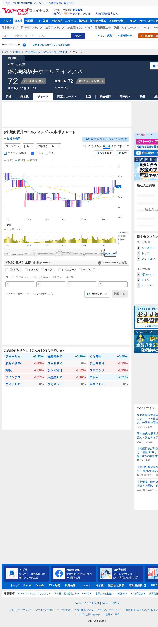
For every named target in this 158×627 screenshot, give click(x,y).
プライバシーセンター (47, 609)
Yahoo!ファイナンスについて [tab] (33, 593)
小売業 (20, 64)
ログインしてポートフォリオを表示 (51, 44)
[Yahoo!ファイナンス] (26, 9)
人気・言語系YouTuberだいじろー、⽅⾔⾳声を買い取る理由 (39, 3)
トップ (7, 20)
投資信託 (56, 20)
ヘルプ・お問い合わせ (88, 614)
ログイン (58, 13)
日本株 (18, 20)
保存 (124, 153)
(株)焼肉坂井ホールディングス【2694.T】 (46, 52)
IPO (145, 27)
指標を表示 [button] (13, 138)
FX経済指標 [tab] (137, 593)
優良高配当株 (103, 27)
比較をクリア (100, 293)
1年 (114, 146)
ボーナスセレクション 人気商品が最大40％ (93, 13)
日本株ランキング (31, 27)
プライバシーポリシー (20, 609)
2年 (120, 146)
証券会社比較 (98, 20)
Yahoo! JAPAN (110, 603)
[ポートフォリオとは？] (24, 45)
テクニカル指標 (17, 153)
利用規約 (66, 609)
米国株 (29, 20)
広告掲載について (84, 609)
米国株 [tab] (121, 593)
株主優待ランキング (79, 27)
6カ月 (106, 146)
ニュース (70, 20)
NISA (133, 20)
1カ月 (98, 146)
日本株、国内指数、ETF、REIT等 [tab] (71, 593)
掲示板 (83, 20)
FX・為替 (42, 20)
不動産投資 (116, 20)
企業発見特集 (125, 35)
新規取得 (78, 9)
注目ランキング (54, 27)
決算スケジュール (125, 27)
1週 (91, 146)
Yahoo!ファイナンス (87, 603)
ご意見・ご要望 (111, 614)
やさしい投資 (105, 35)
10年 (126, 146)
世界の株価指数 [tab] (103, 593)
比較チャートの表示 (115, 262)
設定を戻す (106, 153)
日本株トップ (10, 27)
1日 (85, 146)
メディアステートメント (109, 609)
